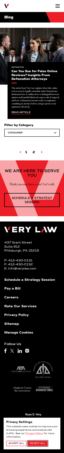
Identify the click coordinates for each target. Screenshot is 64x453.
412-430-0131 (20, 260)
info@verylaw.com (22, 268)
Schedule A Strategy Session (32, 200)
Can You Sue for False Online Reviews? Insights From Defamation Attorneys (34, 75)
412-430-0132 (20, 264)
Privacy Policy (34, 433)
